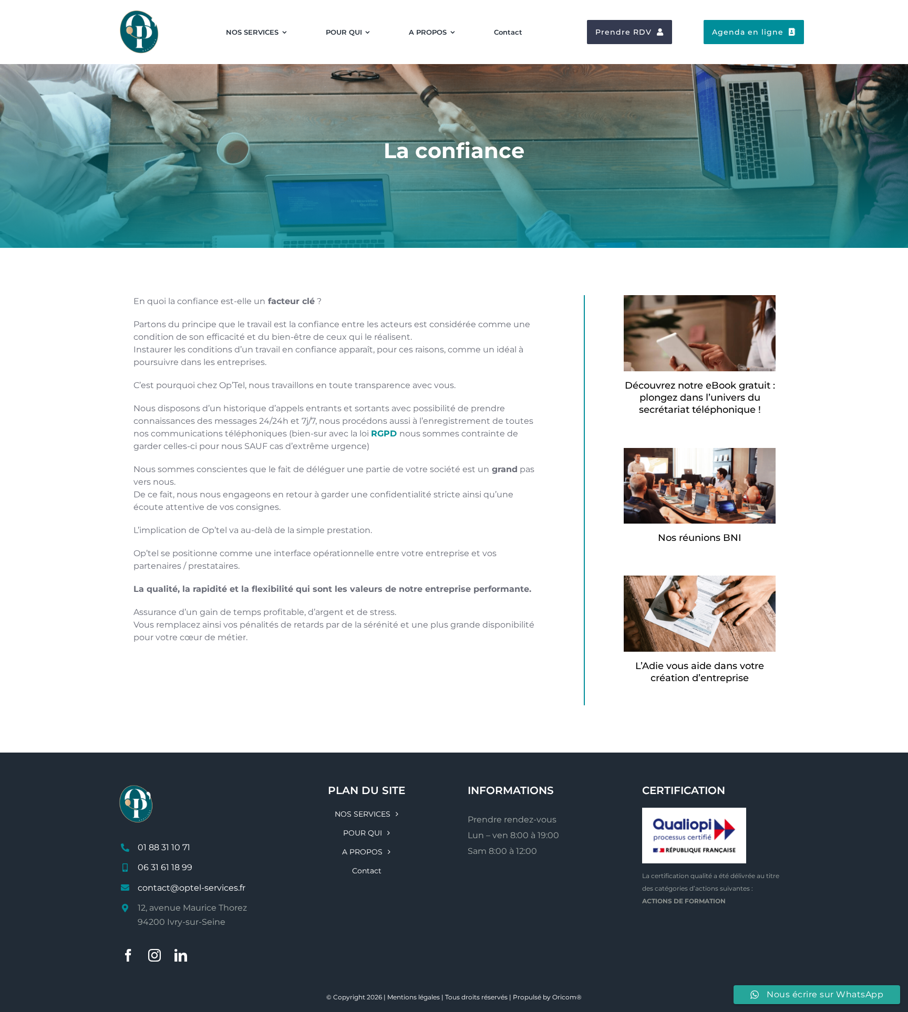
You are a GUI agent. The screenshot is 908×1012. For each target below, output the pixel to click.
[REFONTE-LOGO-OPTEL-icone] (139, 12)
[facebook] (128, 955)
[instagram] (154, 955)
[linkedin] (180, 955)
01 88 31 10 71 (164, 847)
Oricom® (567, 997)
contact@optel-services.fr (191, 888)
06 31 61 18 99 (165, 867)
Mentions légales (413, 997)
